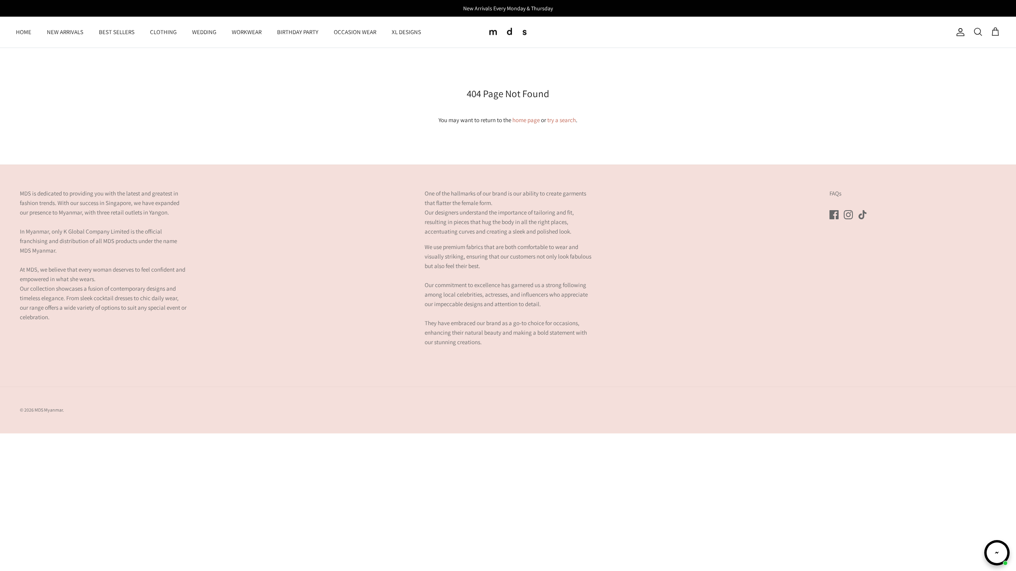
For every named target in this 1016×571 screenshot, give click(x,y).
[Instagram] (848, 214)
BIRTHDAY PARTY (297, 32)
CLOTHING (163, 32)
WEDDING (204, 32)
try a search (561, 120)
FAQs (835, 193)
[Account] (958, 32)
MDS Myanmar (49, 410)
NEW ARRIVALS (65, 32)
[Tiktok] (862, 214)
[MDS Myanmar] (508, 32)
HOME (23, 32)
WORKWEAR (247, 32)
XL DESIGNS (406, 32)
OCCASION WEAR (355, 32)
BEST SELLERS (117, 32)
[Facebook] (834, 214)
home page (526, 120)
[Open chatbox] (997, 552)
